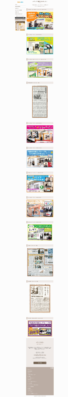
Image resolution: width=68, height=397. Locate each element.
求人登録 (19, 19)
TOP (16, 4)
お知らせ (17, 8)
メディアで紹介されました (32, 381)
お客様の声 (29, 379)
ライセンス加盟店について (32, 393)
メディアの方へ (30, 391)
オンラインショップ (20, 17)
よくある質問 (30, 383)
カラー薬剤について (31, 378)
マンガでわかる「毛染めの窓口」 (33, 384)
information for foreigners (20, 16)
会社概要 (29, 388)
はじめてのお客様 (18, 10)
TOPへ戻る (40, 362)
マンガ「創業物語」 (31, 386)
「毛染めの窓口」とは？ (32, 374)
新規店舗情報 (17, 6)
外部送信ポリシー (30, 390)
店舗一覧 (17, 12)
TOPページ (29, 369)
